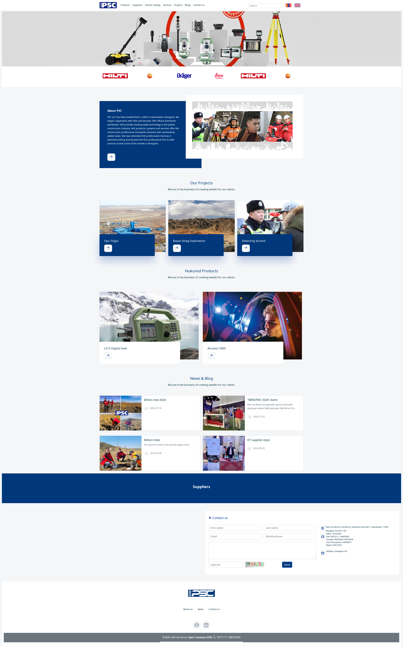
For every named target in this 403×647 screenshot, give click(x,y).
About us (188, 609)
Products (125, 4)
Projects (178, 4)
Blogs (188, 4)
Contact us (198, 4)
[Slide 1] (193, 62)
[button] (288, 5)
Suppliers (137, 4)
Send (287, 564)
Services (167, 4)
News (201, 609)
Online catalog (152, 4)
